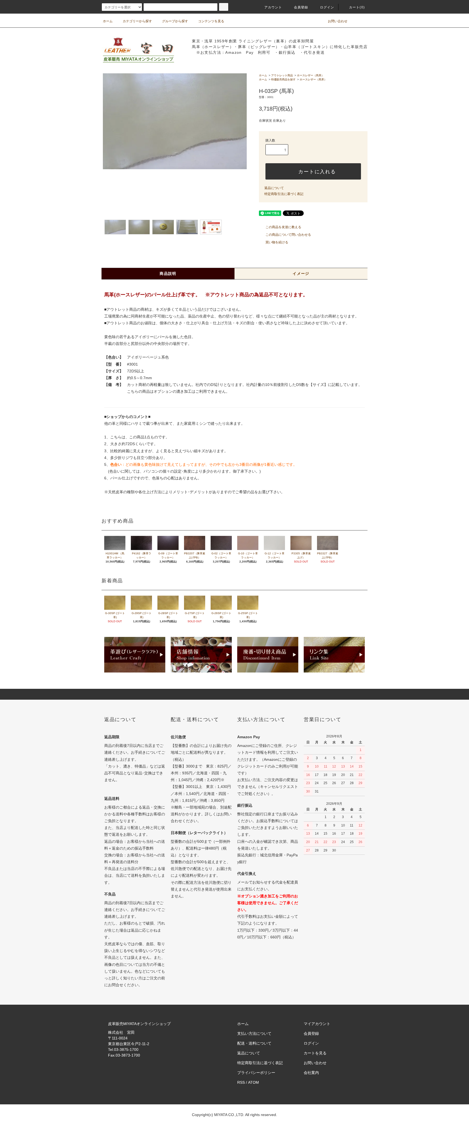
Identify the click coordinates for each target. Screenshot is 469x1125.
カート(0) (357, 7)
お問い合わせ (337, 21)
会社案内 (311, 1072)
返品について (274, 188)
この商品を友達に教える (283, 227)
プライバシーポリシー (256, 1072)
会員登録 (301, 7)
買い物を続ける (276, 242)
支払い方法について (254, 1033)
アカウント (273, 7)
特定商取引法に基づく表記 (283, 194)
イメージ (301, 273)
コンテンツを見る (211, 21)
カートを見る (315, 1053)
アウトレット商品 (282, 75)
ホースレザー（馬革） (310, 75)
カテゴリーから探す (137, 21)
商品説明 (168, 273)
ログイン (327, 7)
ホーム (108, 21)
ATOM (253, 1082)
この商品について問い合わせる (288, 235)
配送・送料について (254, 1043)
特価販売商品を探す (283, 79)
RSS (241, 1082)
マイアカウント (317, 1024)
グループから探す (175, 21)
